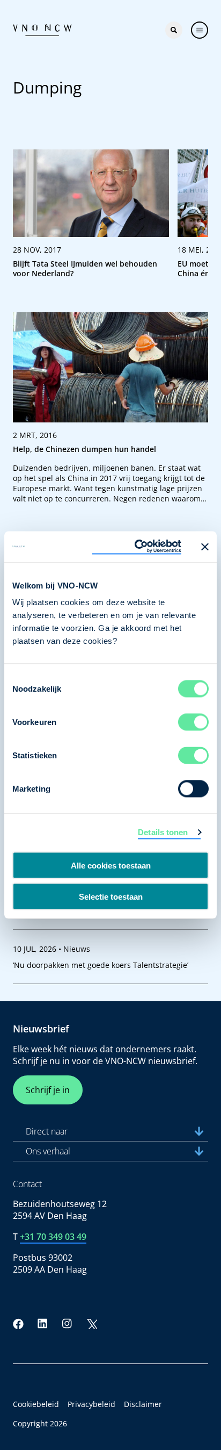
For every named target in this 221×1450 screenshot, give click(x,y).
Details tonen (163, 831)
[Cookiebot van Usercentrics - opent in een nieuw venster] (136, 547)
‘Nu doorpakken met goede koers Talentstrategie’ (100, 965)
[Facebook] (18, 1323)
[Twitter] (91, 1323)
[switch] (193, 722)
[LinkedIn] (43, 1323)
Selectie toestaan (111, 896)
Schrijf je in (48, 1090)
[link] (91, 218)
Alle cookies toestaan (111, 865)
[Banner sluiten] (205, 546)
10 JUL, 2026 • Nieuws (51, 949)
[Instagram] (67, 1323)
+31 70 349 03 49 (53, 1237)
